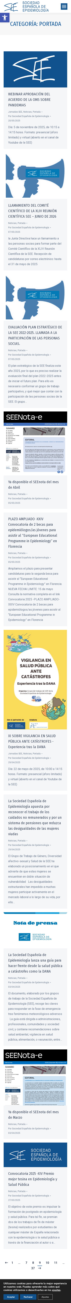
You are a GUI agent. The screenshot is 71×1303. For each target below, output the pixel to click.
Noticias (27, 112)
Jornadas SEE (15, 112)
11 (55, 1262)
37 (33, 1268)
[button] (4, 17)
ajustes (56, 1290)
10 (47, 1262)
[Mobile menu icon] (64, 6)
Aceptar (11, 1296)
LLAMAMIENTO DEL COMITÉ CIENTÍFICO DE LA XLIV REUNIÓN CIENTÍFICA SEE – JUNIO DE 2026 (32, 211)
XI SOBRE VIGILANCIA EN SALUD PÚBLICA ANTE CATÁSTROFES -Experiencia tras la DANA (32, 741)
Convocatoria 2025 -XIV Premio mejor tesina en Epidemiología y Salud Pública (32, 1179)
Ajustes (45, 1296)
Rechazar (28, 1296)
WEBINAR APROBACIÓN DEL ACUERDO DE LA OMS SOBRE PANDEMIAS (29, 99)
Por (28, 116)
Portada (37, 112)
